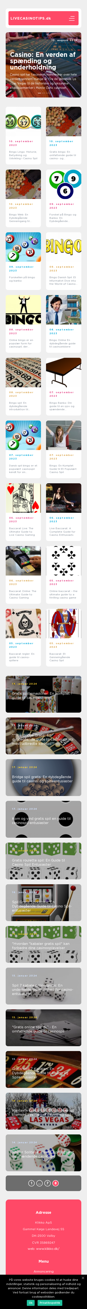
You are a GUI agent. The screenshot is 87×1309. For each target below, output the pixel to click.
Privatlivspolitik (50, 1302)
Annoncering (44, 1271)
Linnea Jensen (67, 43)
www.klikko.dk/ (48, 1249)
